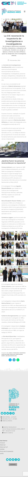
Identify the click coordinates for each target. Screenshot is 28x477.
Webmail (2, 445)
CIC (7, 352)
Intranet (2, 443)
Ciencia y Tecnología (14, 352)
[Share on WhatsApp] (17, 359)
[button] (24, 12)
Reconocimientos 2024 (11, 355)
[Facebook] (5, 413)
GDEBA (2, 449)
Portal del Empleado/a (6, 451)
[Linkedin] (13, 413)
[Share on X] (10, 359)
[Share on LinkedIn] (14, 359)
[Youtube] (2, 413)
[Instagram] (10, 413)
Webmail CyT (4, 447)
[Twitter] (7, 413)
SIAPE (2, 453)
